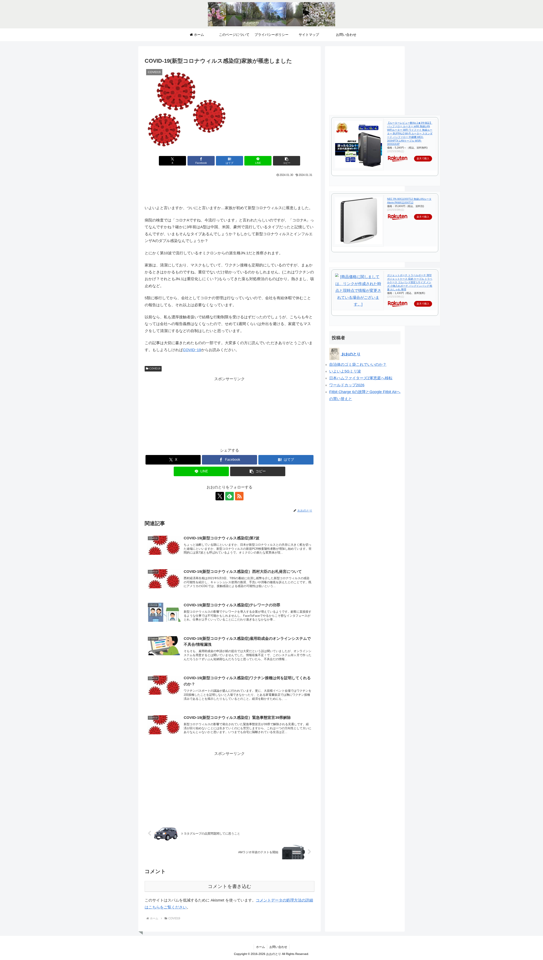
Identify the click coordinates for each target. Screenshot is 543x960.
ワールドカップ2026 (346, 385)
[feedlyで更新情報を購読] (229, 496)
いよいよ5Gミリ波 (345, 371)
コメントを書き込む (229, 886)
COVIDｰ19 (192, 350)
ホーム (260, 947)
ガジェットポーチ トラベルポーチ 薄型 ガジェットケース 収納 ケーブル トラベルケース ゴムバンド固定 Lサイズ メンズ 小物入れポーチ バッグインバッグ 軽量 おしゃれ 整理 (409, 282)
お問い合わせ (278, 947)
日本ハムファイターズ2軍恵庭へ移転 (360, 378)
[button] (286, 161)
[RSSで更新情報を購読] (239, 496)
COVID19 (154, 368)
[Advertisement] (229, 189)
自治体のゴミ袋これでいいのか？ (357, 364)
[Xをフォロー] (220, 496)
